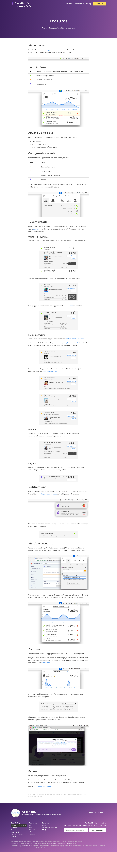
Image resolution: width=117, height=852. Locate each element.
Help (30, 825)
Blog (30, 827)
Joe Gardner (71, 794)
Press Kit (32, 830)
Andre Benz (78, 794)
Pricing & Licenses (17, 834)
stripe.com (37, 229)
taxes (71, 306)
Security (13, 830)
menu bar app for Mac (48, 50)
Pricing (88, 4)
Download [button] (99, 3)
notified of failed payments (75, 339)
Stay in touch (97, 830)
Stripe (68, 843)
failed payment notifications (57, 843)
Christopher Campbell (43, 794)
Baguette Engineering (32, 841)
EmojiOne (44, 847)
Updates (13, 836)
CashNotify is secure (43, 786)
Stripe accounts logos (49, 494)
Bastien (16, 841)
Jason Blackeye (37, 796)
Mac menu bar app (32, 843)
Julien (21, 841)
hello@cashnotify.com (49, 827)
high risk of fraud (71, 343)
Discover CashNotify (95, 813)
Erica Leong (63, 794)
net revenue (45, 663)
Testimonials (79, 4)
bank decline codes (50, 371)
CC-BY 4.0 (61, 847)
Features (69, 4)
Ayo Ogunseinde (55, 794)
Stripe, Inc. (27, 845)
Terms (44, 825)
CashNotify (29, 811)
